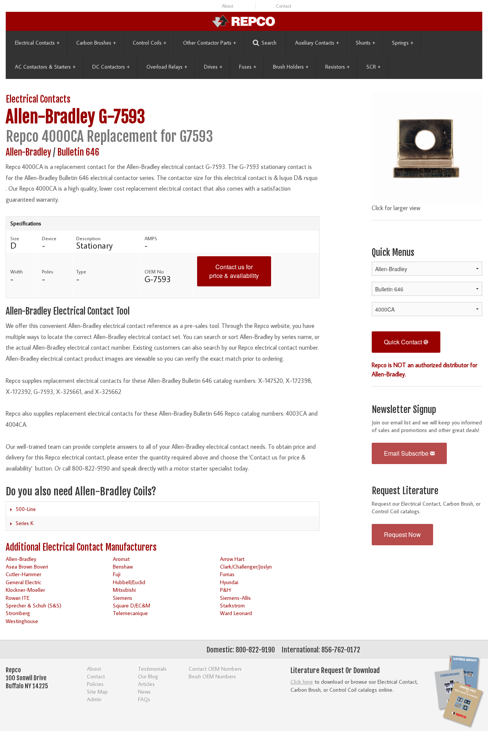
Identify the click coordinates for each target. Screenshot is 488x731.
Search (269, 42)
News (144, 691)
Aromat (121, 558)
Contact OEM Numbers (215, 668)
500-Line (26, 509)
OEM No (154, 271)
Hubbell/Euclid (129, 582)
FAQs (144, 699)
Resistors (337, 66)
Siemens (122, 597)
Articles (146, 684)
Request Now (402, 534)
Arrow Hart (232, 558)
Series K (25, 523)
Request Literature (405, 490)
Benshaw (123, 566)
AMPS (150, 238)
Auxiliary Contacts (317, 42)
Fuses (247, 66)
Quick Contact (404, 341)
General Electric (23, 582)
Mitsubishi (124, 589)
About (227, 6)
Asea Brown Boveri (27, 566)
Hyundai (229, 582)
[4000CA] (427, 147)
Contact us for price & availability (234, 271)
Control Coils (149, 42)
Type (81, 271)
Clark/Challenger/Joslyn (246, 566)
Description (88, 238)
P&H (225, 589)
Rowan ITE (17, 597)
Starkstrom (232, 605)
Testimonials (152, 668)
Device (49, 238)
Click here (302, 681)
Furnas (227, 574)
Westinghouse (22, 621)
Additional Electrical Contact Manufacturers (81, 547)
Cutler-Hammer (23, 574)
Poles (47, 271)
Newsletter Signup (404, 409)
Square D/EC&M (131, 605)
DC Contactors (111, 66)
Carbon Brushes (96, 42)
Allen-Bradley (50, 116)
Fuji (116, 574)
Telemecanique (130, 613)
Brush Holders (290, 66)
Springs (402, 42)
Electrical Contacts (37, 42)
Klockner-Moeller (25, 589)
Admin (94, 699)
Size (14, 238)
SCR (373, 66)
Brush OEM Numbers (212, 676)
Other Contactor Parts (209, 42)
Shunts (365, 42)
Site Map (97, 691)
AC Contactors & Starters (45, 66)
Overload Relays (166, 66)
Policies (95, 684)
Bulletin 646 (78, 152)
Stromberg (18, 613)
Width (16, 271)
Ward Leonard (236, 613)
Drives (213, 66)
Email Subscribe (407, 453)
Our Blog (148, 676)
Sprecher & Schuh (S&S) (33, 605)
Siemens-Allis (235, 597)
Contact (283, 6)
